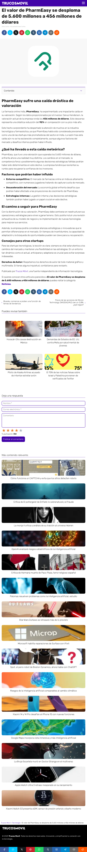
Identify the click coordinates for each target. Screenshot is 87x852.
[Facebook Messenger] (10, 32)
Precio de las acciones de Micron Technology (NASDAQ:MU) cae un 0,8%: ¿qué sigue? (66, 302)
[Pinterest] (21, 32)
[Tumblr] (33, 32)
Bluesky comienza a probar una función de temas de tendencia (22, 302)
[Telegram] (45, 32)
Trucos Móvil (22, 271)
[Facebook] (4, 32)
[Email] (50, 32)
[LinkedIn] (39, 32)
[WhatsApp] (27, 32)
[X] (15, 32)
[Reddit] (56, 32)
